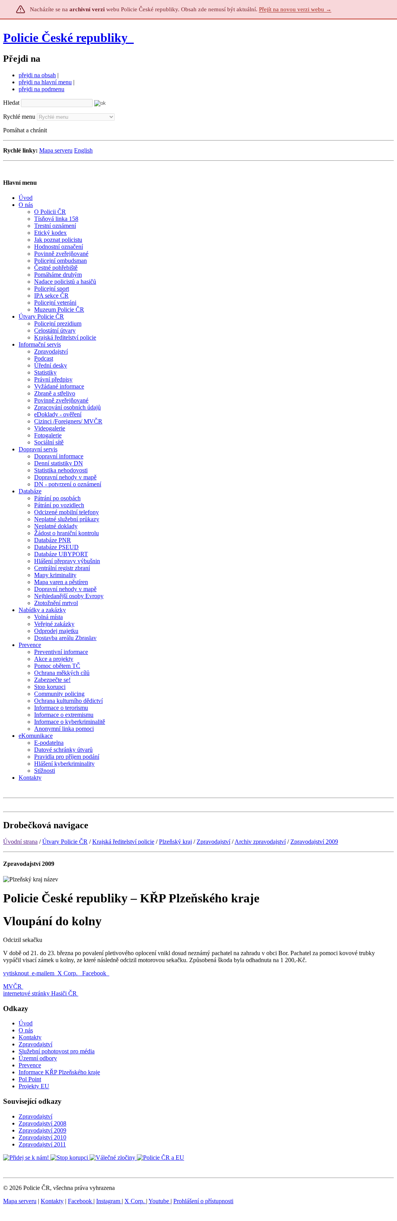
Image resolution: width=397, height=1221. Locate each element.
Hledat (11, 102)
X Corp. (68, 973)
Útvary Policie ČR (65, 841)
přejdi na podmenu (41, 89)
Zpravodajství (213, 841)
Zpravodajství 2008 (42, 1123)
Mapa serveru (55, 150)
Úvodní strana (20, 841)
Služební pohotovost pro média (57, 1051)
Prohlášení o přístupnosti (203, 1201)
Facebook (95, 973)
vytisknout (16, 973)
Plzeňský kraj (175, 841)
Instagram (109, 1201)
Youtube (159, 1201)
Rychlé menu (19, 116)
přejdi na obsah (37, 75)
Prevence (30, 1065)
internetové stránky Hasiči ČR (40, 993)
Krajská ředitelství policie (123, 841)
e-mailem (43, 973)
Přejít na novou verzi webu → (295, 9)
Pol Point (30, 1079)
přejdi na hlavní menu (45, 82)
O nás (26, 1030)
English (83, 150)
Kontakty (30, 1037)
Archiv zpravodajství (260, 841)
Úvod (26, 1023)
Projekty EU (34, 1086)
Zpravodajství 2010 (42, 1137)
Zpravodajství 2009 (314, 841)
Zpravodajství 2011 (42, 1144)
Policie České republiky (65, 38)
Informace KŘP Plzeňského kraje (59, 1072)
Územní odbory (38, 1058)
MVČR (12, 986)
